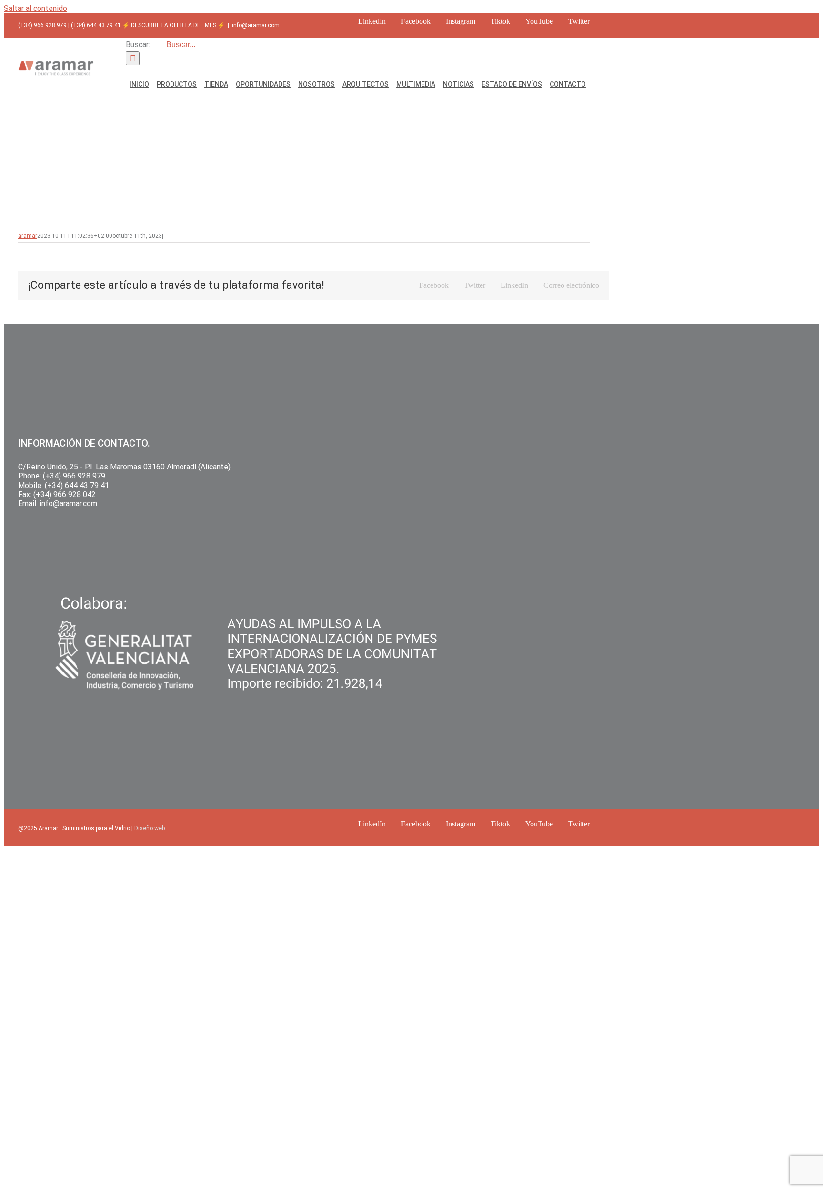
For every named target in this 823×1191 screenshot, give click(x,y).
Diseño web (149, 828)
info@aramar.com (256, 25)
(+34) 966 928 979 (74, 475)
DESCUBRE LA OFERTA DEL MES (174, 25)
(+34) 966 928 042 (64, 494)
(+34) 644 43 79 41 (77, 485)
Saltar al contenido (35, 8)
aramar (27, 236)
